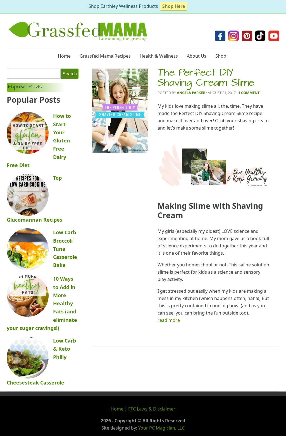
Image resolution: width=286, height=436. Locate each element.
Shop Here (173, 6)
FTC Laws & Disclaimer (151, 409)
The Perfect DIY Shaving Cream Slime (206, 78)
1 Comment (248, 92)
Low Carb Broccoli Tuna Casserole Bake (65, 248)
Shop (220, 56)
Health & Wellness (159, 56)
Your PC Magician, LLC (161, 428)
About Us (196, 56)
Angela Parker (191, 92)
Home (64, 56)
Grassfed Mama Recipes (105, 56)
